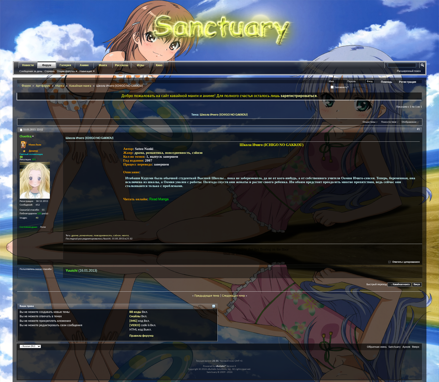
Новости (28, 65)
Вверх (417, 284)
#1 (418, 129)
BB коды (135, 312)
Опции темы (369, 122)
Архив (406, 346)
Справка (49, 71)
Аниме (84, 65)
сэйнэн (197, 152)
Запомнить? (341, 87)
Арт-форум (43, 86)
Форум (46, 65)
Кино (159, 65)
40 (37, 218)
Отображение (409, 122)
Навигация (86, 71)
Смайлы (135, 316)
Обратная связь (377, 346)
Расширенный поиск (409, 71)
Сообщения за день (30, 71)
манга (125, 235)
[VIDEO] (134, 325)
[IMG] (133, 321)
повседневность (177, 152)
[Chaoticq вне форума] (35, 180)
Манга (103, 65)
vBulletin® (221, 366)
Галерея (65, 65)
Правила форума (141, 336)
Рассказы (121, 65)
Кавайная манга (80, 86)
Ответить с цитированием (406, 262)
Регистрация (407, 82)
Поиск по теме (388, 122)
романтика (154, 152)
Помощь (386, 82)
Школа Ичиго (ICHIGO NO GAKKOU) (224, 114)
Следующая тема (233, 296)
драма (139, 152)
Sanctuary (394, 346)
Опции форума (66, 71)
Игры (140, 65)
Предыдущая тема (206, 296)
